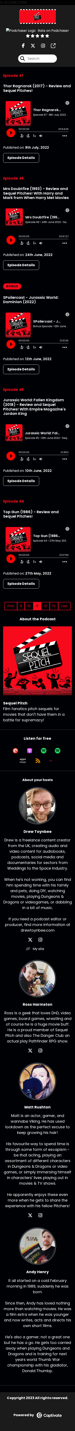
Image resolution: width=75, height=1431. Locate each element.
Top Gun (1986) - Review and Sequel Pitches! (31, 514)
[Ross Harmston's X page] (33, 1050)
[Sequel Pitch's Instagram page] (40, 46)
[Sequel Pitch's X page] (30, 46)
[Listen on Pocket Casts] (15, 751)
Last (64, 606)
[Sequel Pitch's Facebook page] (23, 46)
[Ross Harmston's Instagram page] (42, 1050)
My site (38, 948)
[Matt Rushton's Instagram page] (42, 1215)
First (10, 606)
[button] (51, 761)
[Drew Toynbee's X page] (33, 940)
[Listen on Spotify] (43, 751)
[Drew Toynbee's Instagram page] (42, 940)
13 (53, 606)
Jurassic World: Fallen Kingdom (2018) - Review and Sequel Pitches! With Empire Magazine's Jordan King (34, 406)
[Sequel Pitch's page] (50, 46)
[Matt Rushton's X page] (33, 1215)
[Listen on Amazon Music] (23, 761)
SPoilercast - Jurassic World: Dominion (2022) (30, 300)
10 (29, 606)
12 (45, 606)
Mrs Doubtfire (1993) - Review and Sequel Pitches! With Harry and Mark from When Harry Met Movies (36, 193)
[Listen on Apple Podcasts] (29, 751)
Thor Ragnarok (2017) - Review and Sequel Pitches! (37, 88)
